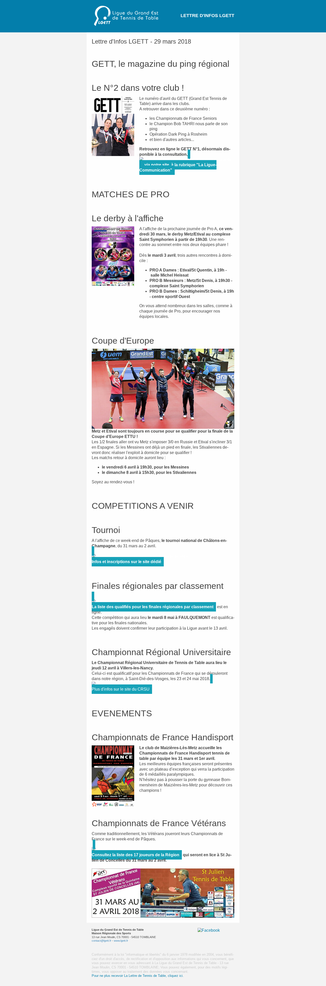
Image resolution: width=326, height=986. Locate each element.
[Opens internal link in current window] (186, 160)
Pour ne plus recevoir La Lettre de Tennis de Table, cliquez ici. (138, 976)
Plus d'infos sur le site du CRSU (121, 689)
